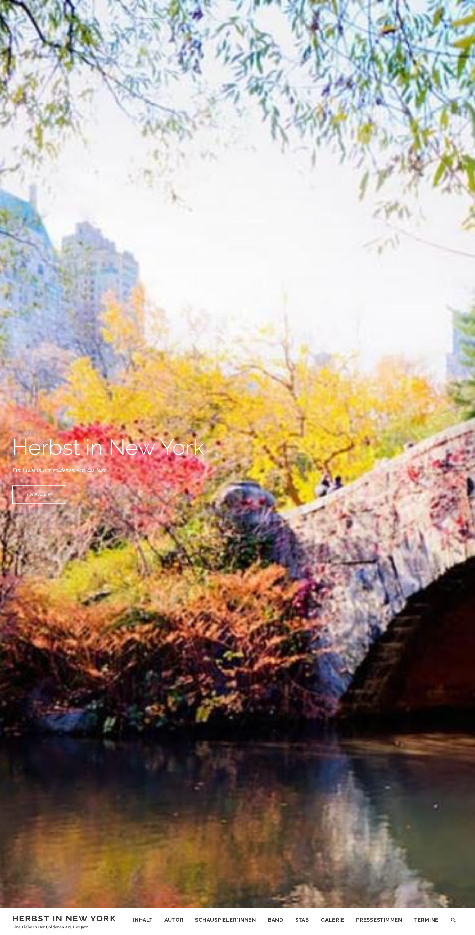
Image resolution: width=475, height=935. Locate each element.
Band (275, 920)
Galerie (332, 920)
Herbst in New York (64, 918)
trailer (46, 497)
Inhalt (143, 920)
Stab (302, 920)
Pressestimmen (379, 920)
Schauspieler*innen (225, 920)
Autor (174, 920)
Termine (426, 920)
